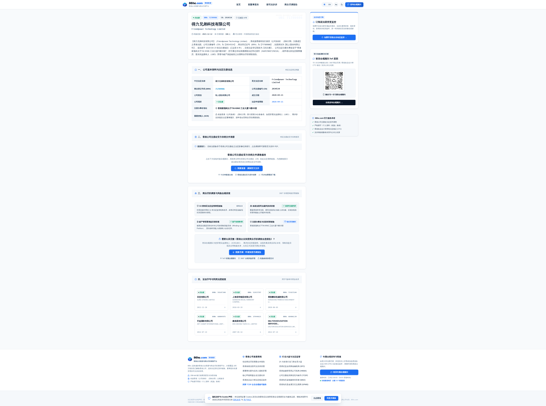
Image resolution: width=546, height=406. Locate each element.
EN (329, 4)
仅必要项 (317, 398)
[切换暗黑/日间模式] (342, 4)
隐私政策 (237, 400)
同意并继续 (331, 398)
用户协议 (247, 400)
